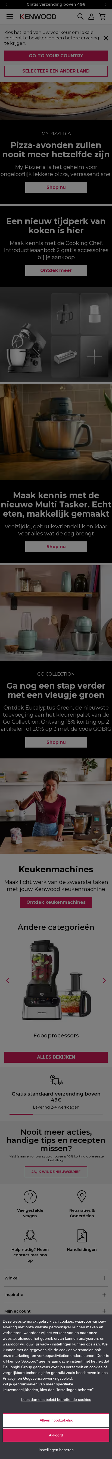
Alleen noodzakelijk (56, 1420)
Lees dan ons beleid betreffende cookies (56, 1399)
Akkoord (56, 1435)
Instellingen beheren (56, 1450)
